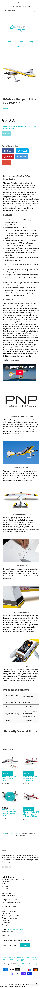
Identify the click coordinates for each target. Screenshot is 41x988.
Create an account (24, 3)
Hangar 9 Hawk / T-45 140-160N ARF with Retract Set (9, 779)
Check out (26, 6)
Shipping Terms (30, 957)
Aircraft (18, 833)
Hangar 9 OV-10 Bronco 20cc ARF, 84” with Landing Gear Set (30, 779)
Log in (13, 3)
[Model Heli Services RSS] (10, 867)
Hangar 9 (6, 108)
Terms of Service (31, 959)
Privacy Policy (19, 959)
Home (9, 42)
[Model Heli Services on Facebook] (3, 867)
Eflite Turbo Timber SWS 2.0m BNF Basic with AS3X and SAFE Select (31, 814)
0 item (16, 6)
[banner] (20, 26)
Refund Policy (8, 959)
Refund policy (20, 960)
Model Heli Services (22, 964)
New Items (19, 42)
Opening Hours (9, 957)
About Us (20, 46)
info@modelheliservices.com (16, 929)
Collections (11, 833)
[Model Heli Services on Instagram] (6, 867)
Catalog (30, 42)
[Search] (34, 10)
